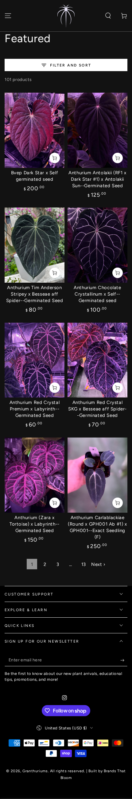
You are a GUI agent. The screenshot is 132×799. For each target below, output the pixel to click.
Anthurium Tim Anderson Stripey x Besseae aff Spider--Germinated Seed (34, 294)
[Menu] (8, 15)
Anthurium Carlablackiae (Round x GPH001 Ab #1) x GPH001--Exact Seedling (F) (97, 527)
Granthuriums (35, 771)
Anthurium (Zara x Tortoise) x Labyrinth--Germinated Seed (35, 524)
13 (83, 564)
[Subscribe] (123, 660)
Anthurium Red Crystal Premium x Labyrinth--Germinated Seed (35, 409)
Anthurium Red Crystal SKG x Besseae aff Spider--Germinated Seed (97, 409)
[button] (108, 15)
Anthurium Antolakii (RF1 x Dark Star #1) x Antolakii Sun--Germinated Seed (97, 179)
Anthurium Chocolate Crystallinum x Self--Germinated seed (97, 294)
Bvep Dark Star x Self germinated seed (34, 176)
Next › (98, 564)
